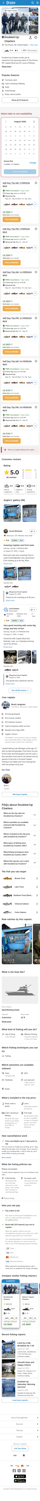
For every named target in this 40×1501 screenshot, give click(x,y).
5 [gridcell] (33, 154)
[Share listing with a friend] (30, 37)
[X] (19, 1471)
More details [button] (6, 1157)
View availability (11, 219)
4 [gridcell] (29, 154)
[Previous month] (34, 121)
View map (34, 45)
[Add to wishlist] (35, 37)
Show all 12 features (20, 100)
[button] (20, 163)
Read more (8, 564)
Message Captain (20, 794)
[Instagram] (24, 1471)
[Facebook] (14, 1471)
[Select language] (23, 1455)
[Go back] (3, 2)
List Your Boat (20, 1448)
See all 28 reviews (19, 690)
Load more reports (20, 1400)
